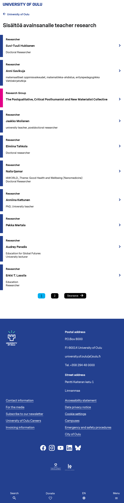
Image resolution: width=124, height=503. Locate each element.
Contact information (20, 400)
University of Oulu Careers (23, 421)
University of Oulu (18, 14)
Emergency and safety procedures (88, 427)
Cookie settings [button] (75, 414)
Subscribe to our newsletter (24, 414)
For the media (15, 407)
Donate (50, 493)
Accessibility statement (81, 400)
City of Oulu (73, 434)
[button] (116, 496)
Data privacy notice (78, 407)
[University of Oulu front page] (30, 3)
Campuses (72, 421)
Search (14, 493)
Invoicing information (20, 427)
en (84, 497)
